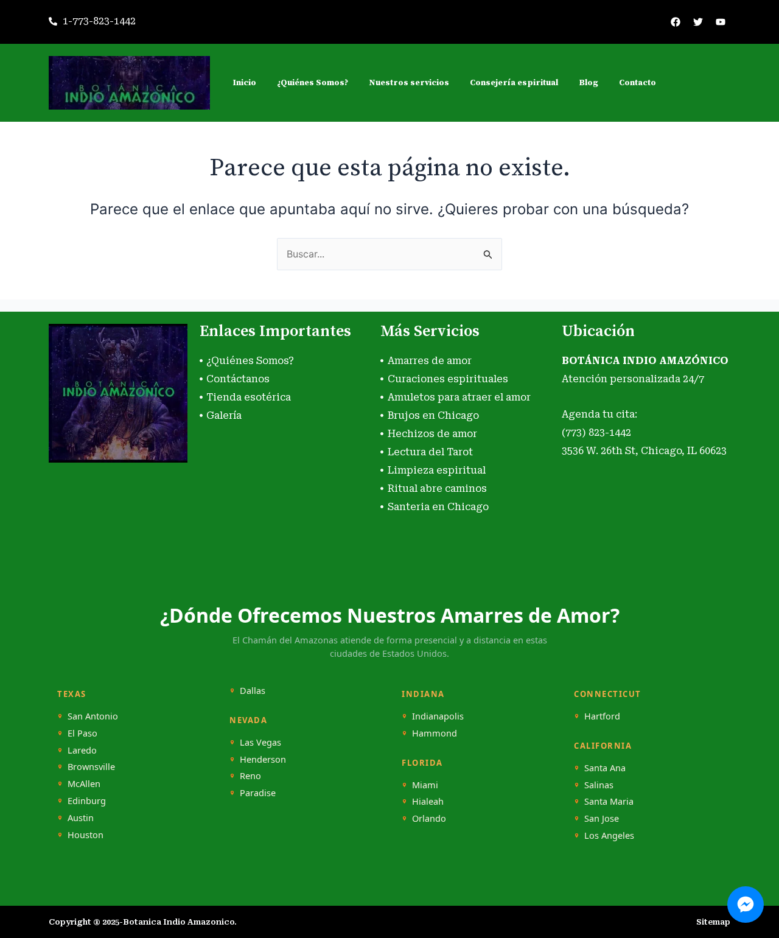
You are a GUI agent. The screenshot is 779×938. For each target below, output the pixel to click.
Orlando (429, 818)
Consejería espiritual (514, 82)
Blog (588, 82)
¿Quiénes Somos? (312, 82)
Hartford (602, 716)
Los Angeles (609, 835)
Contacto (637, 82)
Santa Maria (609, 801)
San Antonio (93, 716)
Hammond (434, 733)
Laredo (82, 750)
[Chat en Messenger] (745, 904)
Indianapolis (438, 716)
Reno (250, 776)
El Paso (82, 733)
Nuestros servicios (409, 82)
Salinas (598, 785)
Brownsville (91, 766)
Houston (85, 835)
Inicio (244, 82)
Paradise (258, 793)
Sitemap (713, 921)
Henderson (263, 759)
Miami (425, 785)
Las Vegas (260, 742)
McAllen (84, 783)
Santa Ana (605, 768)
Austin (81, 818)
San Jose (601, 818)
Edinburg (87, 801)
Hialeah (428, 801)
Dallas (252, 690)
